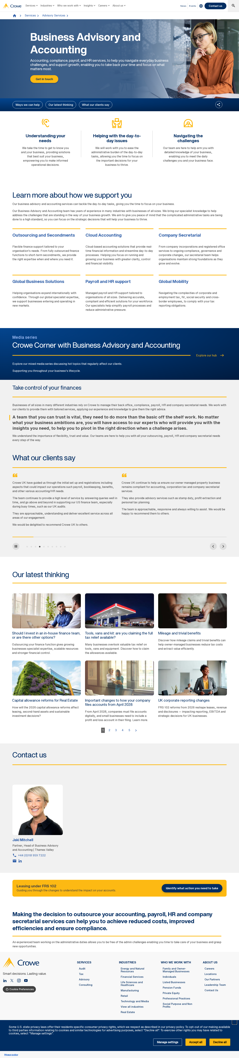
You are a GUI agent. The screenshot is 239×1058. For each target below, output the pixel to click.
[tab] (27, 546)
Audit (82, 968)
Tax (81, 974)
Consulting (85, 985)
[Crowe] (12, 6)
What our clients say (95, 105)
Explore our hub (206, 355)
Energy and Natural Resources (132, 970)
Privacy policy (11, 1054)
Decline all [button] (220, 1042)
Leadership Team (215, 985)
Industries (46, 5)
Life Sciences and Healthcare (132, 983)
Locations (211, 974)
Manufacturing (130, 990)
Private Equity (171, 993)
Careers (102, 5)
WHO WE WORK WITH (176, 962)
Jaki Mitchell (22, 840)
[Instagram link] (20, 980)
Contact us (215, 6)
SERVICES (84, 962)
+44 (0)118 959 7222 (32, 855)
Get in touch (44, 79)
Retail (124, 996)
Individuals (169, 976)
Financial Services (132, 976)
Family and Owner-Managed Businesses (176, 970)
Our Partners (212, 979)
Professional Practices (176, 998)
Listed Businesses (174, 982)
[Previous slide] (213, 546)
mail (14, 861)
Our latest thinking (60, 105)
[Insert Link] (13, 980)
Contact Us (211, 990)
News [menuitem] (183, 5)
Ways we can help (27, 105)
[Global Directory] (201, 6)
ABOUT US (210, 962)
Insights (88, 5)
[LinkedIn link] (6, 980)
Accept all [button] (195, 1042)
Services (30, 5)
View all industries (132, 1006)
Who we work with (68, 5)
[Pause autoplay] (15, 546)
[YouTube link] (26, 980)
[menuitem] (32, 6)
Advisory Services (53, 15)
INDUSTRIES (127, 962)
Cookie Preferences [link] (21, 989)
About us (118, 5)
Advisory (84, 979)
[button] (234, 1022)
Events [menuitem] (192, 5)
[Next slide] (223, 546)
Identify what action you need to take (192, 888)
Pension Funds (172, 987)
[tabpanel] (64, 503)
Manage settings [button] (167, 1042)
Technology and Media (135, 1001)
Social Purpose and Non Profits (177, 1005)
